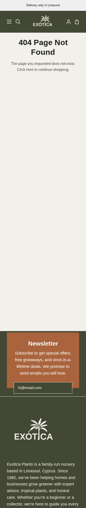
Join (63, 388)
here (29, 70)
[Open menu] (6, 21)
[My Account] (67, 22)
